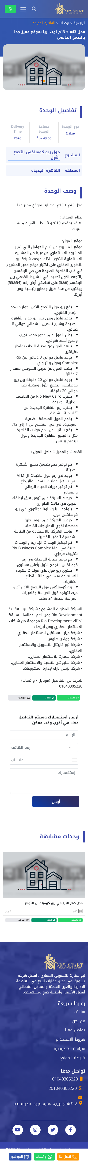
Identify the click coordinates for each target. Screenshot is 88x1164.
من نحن (78, 1021)
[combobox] (72, 747)
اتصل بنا (65, 1157)
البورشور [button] (22, 697)
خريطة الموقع (72, 1058)
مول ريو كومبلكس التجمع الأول (36, 155)
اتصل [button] (48, 697)
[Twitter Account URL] (53, 1130)
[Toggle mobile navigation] (23, 9)
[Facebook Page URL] (70, 1130)
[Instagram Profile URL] (35, 1130)
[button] (44, 81)
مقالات (79, 1012)
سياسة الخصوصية (69, 1049)
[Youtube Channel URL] (17, 1130)
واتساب (42, 1157)
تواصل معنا (75, 1030)
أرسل (56, 801)
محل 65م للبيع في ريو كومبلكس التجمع (54, 903)
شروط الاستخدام (70, 1039)
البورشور (17, 1157)
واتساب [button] (71, 697)
